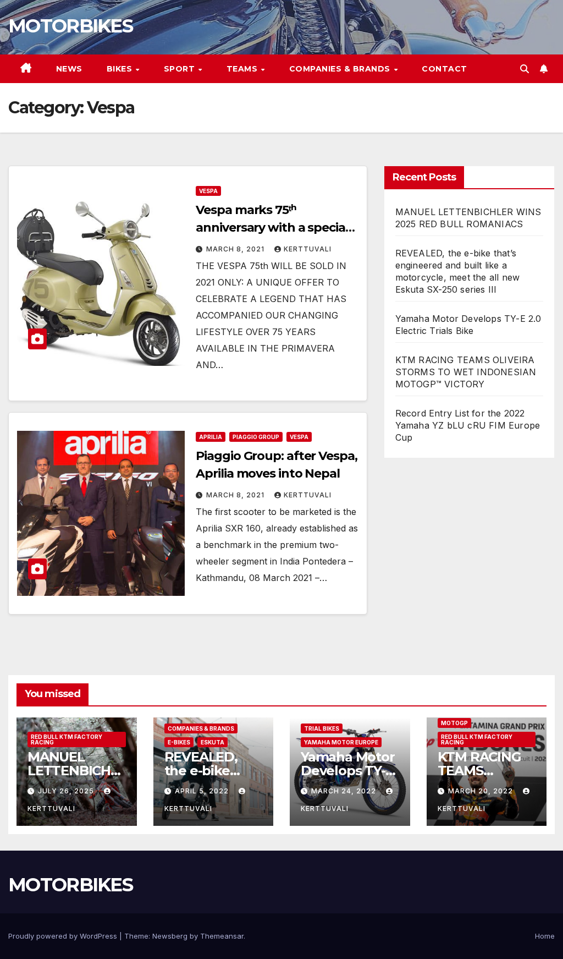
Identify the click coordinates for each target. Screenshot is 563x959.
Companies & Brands (341, 69)
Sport (180, 69)
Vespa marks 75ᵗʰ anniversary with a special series (272, 227)
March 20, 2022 (481, 791)
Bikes (121, 69)
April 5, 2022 (203, 791)
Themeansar (222, 935)
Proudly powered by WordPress (63, 935)
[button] (524, 68)
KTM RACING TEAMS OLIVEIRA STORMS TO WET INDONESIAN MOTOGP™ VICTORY (466, 372)
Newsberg (169, 935)
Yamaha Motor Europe (341, 742)
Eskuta (212, 742)
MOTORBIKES (70, 25)
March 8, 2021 (236, 249)
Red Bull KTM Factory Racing (66, 739)
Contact (444, 69)
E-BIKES (179, 742)
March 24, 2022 (344, 791)
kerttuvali (308, 249)
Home (545, 935)
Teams (243, 69)
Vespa (208, 191)
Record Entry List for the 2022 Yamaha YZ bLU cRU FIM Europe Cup (467, 425)
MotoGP (454, 723)
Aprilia (210, 437)
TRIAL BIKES (321, 728)
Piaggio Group (256, 437)
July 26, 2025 (67, 791)
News (69, 69)
